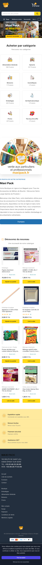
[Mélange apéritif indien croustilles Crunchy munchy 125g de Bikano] (31, 335)
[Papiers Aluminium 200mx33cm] (10, 256)
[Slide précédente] (2, 29)
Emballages (5, 268)
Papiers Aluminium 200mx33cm (7, 271)
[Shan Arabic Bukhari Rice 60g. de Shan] (31, 375)
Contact (4, 482)
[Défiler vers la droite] (39, 19)
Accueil (3, 474)
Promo (3, 500)
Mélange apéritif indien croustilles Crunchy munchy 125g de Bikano (31, 351)
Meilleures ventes (17, 19)
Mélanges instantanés (29, 268)
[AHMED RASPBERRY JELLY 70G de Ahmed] (10, 375)
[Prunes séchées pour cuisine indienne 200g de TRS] (10, 335)
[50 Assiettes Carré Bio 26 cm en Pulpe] (31, 295)
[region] (21, 29)
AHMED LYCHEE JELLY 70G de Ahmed (30, 271)
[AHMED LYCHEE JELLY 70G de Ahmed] (31, 256)
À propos (21, 222)
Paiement (4, 512)
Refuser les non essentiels (21, 562)
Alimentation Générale (8, 494)
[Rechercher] (37, 13)
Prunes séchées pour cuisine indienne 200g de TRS (10, 351)
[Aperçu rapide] (17, 250)
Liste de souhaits (6, 477)
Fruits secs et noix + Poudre (9, 347)
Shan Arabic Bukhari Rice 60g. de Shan (31, 390)
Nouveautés (27, 19)
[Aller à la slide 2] (21, 36)
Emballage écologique (8, 307)
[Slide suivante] (40, 29)
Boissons (4, 497)
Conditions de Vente (7, 515)
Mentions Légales (7, 517)
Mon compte (5, 506)
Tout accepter (21, 557)
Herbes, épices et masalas (30, 387)
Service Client (36, 19)
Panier (3, 509)
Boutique (4, 488)
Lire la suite (31, 281)
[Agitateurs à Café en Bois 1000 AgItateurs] (10, 295)
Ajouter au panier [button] (10, 281)
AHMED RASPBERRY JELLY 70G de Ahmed (10, 390)
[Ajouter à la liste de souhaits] (17, 254)
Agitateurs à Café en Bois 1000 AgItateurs (10, 310)
